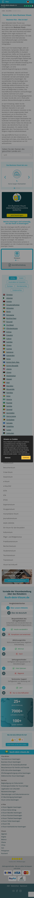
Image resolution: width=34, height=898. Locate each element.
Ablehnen (7, 457)
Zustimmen (26, 457)
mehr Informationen (24, 454)
